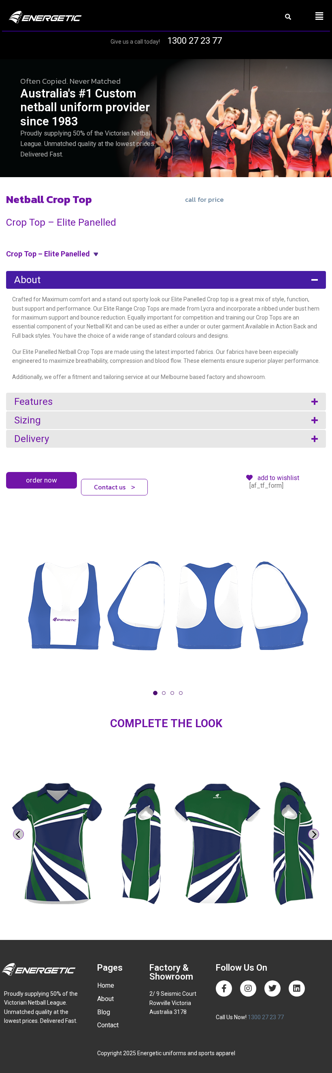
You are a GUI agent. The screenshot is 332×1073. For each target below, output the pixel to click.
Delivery (31, 438)
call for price (204, 199)
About (27, 280)
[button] (319, 16)
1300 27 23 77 (194, 41)
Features (33, 401)
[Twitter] (272, 988)
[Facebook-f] (224, 988)
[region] (166, 118)
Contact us (114, 487)
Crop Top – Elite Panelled (48, 254)
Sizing (27, 420)
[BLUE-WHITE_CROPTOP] (166, 606)
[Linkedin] (297, 988)
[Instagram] (248, 988)
